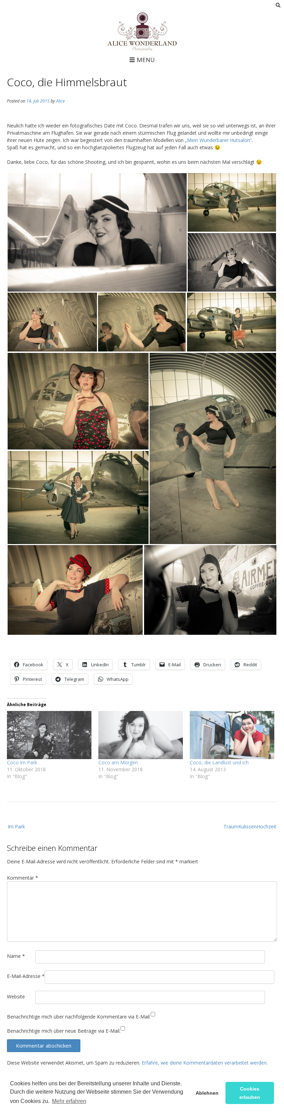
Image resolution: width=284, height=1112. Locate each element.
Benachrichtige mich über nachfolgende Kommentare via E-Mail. (79, 1016)
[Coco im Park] (49, 735)
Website (16, 996)
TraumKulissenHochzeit (249, 826)
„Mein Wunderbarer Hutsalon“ (218, 140)
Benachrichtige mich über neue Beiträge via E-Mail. (64, 1031)
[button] (97, 232)
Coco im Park (22, 762)
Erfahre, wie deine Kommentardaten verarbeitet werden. (205, 1062)
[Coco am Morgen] (140, 735)
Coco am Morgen (118, 762)
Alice (60, 101)
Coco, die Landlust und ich (219, 762)
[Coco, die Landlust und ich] (232, 735)
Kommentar (22, 877)
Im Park (16, 826)
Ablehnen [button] (207, 1093)
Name (16, 956)
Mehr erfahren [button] (69, 1101)
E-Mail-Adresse (26, 976)
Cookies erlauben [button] (249, 1093)
